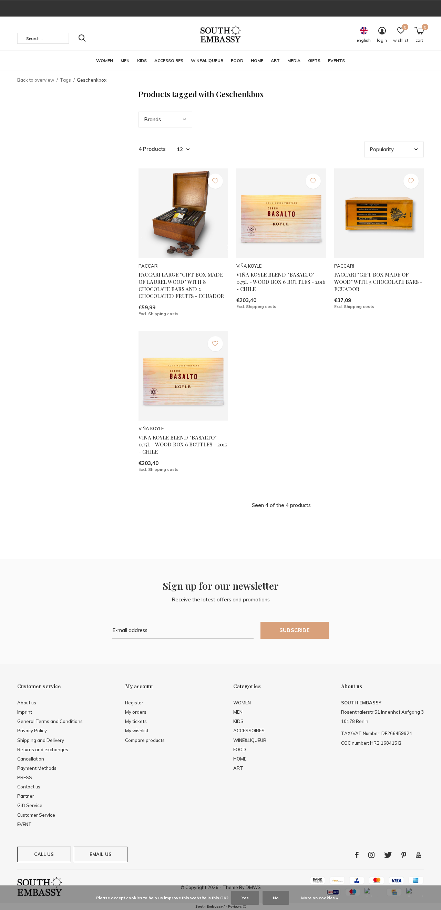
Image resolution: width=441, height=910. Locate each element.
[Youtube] (418, 854)
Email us (101, 854)
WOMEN (104, 60)
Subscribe (294, 630)
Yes (245, 897)
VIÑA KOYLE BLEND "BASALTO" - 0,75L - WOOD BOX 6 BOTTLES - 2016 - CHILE (280, 281)
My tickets (136, 721)
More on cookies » (319, 897)
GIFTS (314, 60)
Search (82, 38)
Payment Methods (37, 768)
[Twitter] (388, 854)
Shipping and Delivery (40, 740)
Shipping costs (163, 313)
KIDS (142, 60)
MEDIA (293, 60)
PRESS (24, 777)
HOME (257, 60)
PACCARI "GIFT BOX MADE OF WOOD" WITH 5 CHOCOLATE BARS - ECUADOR (378, 281)
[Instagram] (371, 854)
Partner (25, 796)
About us (26, 702)
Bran (152, 119)
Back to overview (35, 80)
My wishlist (136, 730)
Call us (44, 854)
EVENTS (336, 60)
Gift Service (29, 805)
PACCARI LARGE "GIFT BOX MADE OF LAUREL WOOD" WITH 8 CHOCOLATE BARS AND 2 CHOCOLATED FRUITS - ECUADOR (181, 285)
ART (275, 60)
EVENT (24, 824)
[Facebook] (357, 854)
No (276, 897)
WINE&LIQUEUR (207, 60)
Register (134, 702)
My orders (135, 712)
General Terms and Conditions (50, 721)
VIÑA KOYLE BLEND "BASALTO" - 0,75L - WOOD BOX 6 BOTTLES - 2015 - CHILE (183, 444)
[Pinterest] (403, 854)
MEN (125, 60)
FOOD (237, 60)
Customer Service (36, 815)
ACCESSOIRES (168, 60)
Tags (65, 80)
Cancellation (30, 759)
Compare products (145, 740)
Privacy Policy (32, 730)
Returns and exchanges (42, 749)
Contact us (28, 786)
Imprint (24, 712)
